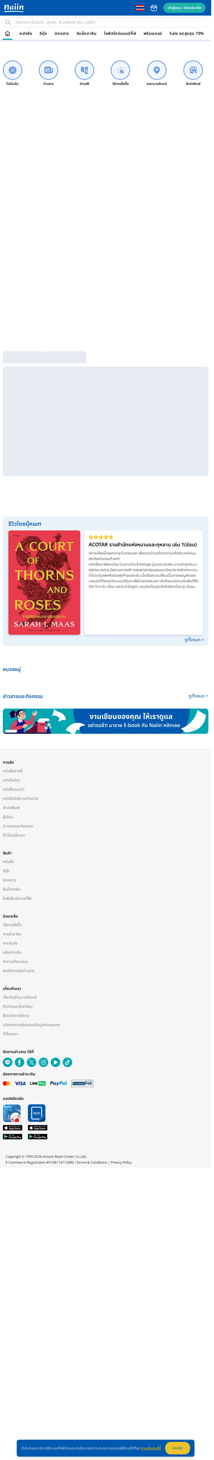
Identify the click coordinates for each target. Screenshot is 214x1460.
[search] (8, 22)
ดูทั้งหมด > (194, 639)
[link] (12, 73)
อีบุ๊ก (43, 34)
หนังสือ (26, 34)
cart (153, 7)
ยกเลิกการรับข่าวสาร (19, 971)
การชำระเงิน (12, 934)
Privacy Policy (121, 1162)
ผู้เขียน (8, 817)
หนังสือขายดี (13, 771)
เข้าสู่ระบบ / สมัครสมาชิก (184, 7)
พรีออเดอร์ (153, 34)
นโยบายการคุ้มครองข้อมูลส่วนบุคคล (31, 1025)
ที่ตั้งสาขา (10, 1034)
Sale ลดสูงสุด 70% (186, 34)
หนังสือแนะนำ (14, 789)
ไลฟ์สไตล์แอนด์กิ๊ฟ (120, 34)
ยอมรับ (177, 1448)
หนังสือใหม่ (11, 780)
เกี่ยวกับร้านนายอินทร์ (20, 997)
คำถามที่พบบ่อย (15, 962)
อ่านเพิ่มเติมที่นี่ (151, 1448)
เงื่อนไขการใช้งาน (16, 1016)
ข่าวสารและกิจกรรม (18, 826)
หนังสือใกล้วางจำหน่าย (20, 799)
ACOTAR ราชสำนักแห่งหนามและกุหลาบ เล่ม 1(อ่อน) (143, 545)
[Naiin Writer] (105, 721)
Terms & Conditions (92, 1162)
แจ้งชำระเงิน (12, 952)
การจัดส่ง (10, 943)
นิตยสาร (62, 34)
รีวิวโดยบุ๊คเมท (14, 835)
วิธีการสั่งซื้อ (12, 925)
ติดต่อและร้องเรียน (18, 1006)
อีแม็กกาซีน (87, 34)
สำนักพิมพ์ (11, 808)
